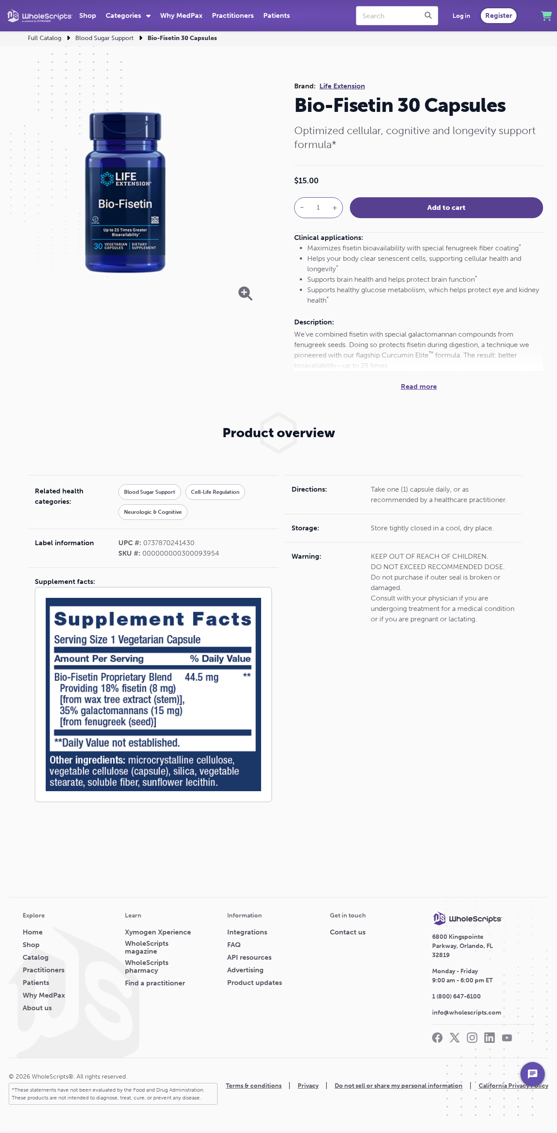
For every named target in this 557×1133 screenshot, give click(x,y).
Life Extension (342, 86)
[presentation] (429, 15)
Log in (461, 16)
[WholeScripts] (40, 15)
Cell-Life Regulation (215, 492)
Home (33, 932)
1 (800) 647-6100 (456, 996)
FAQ (234, 945)
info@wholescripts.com (466, 1012)
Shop (87, 15)
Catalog (36, 957)
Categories (124, 15)
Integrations (247, 932)
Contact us (348, 932)
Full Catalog (44, 38)
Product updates (254, 983)
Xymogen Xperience (158, 932)
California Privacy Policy (513, 1085)
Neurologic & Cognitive (153, 512)
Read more (419, 386)
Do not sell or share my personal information (399, 1085)
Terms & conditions (254, 1085)
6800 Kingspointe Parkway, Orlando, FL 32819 (462, 946)
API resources (249, 957)
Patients (276, 15)
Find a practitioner (155, 983)
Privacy (308, 1085)
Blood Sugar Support (104, 38)
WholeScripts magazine (146, 947)
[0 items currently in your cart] (546, 16)
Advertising (245, 970)
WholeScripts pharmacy (146, 967)
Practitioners (233, 15)
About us (37, 1008)
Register (498, 15)
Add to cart (446, 207)
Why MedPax (181, 15)
